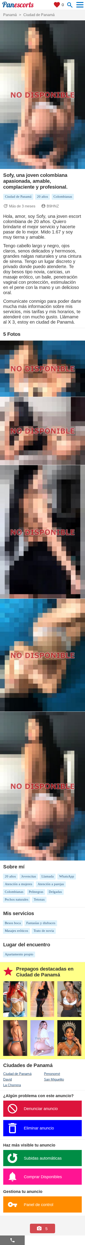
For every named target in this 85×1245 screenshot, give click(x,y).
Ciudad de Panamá (17, 1074)
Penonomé (52, 1074)
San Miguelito (54, 1079)
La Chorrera (12, 1085)
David (7, 1079)
